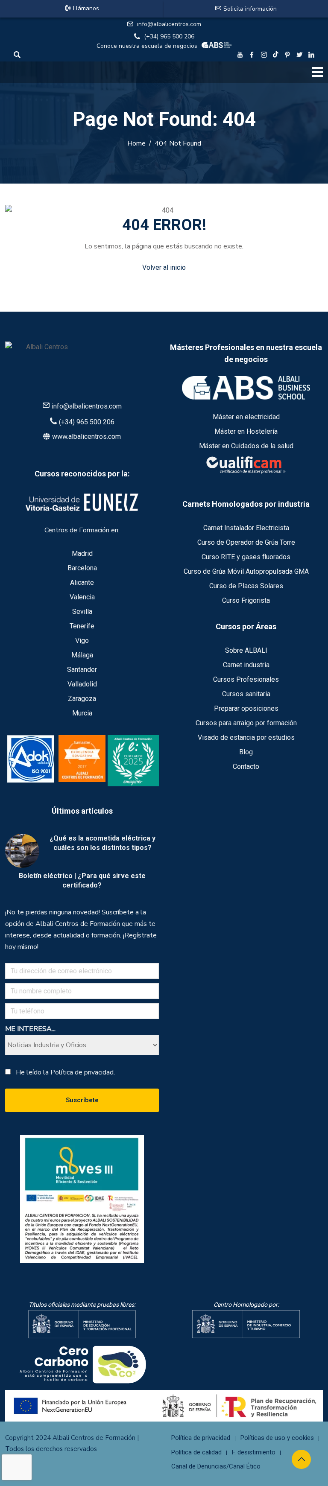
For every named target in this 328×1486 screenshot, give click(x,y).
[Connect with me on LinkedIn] (311, 56)
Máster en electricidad (246, 417)
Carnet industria (246, 665)
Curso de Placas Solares (246, 586)
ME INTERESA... (30, 1028)
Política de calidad (196, 1452)
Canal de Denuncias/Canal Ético (216, 1466)
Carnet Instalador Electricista (246, 528)
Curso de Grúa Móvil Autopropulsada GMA (246, 571)
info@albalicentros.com (169, 24)
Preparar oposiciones (246, 708)
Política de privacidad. (82, 1072)
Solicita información (250, 9)
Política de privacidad (200, 1438)
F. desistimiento (253, 1452)
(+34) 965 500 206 (169, 36)
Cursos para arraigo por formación (246, 723)
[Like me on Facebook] (252, 56)
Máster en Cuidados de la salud (246, 446)
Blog (246, 752)
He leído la (65, 1072)
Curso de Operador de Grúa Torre (246, 542)
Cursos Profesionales (246, 679)
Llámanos (86, 8)
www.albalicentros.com (86, 436)
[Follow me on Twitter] (299, 56)
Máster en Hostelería (246, 431)
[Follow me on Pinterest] (287, 56)
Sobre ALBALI (246, 650)
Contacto (246, 766)
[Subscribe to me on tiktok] (275, 54)
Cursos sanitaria (246, 694)
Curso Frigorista (246, 600)
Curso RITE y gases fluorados (246, 557)
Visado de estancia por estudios (246, 737)
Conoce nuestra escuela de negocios (147, 46)
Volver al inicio (164, 267)
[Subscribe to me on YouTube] (240, 56)
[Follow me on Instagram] (264, 56)
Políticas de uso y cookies (277, 1438)
